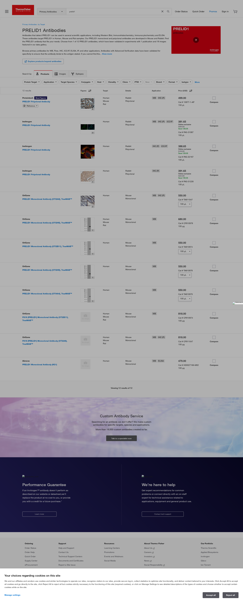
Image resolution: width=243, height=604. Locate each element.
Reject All (230, 595)
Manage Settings (12, 595)
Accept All (211, 595)
